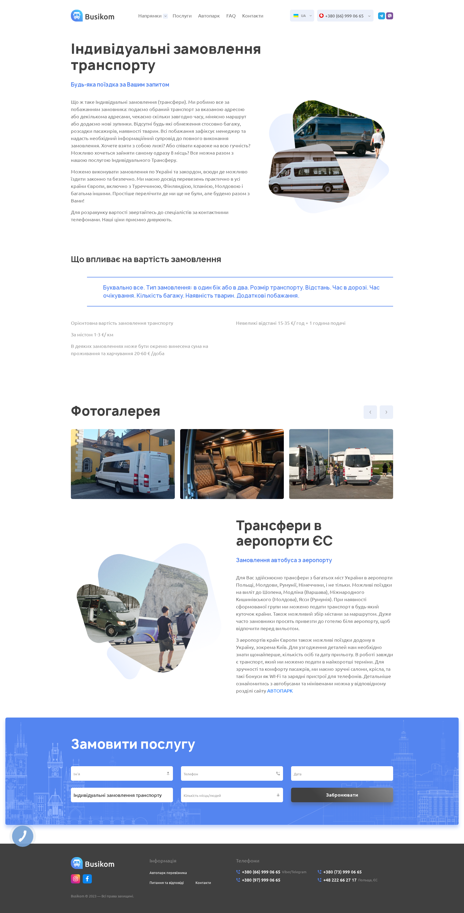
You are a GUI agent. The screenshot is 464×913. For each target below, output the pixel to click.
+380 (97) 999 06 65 (261, 880)
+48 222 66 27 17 (340, 880)
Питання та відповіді (167, 883)
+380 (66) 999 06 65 (344, 15)
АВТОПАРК (280, 690)
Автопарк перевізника (168, 873)
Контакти (252, 15)
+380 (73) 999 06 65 (342, 871)
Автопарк (209, 15)
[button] (370, 412)
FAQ (231, 15)
